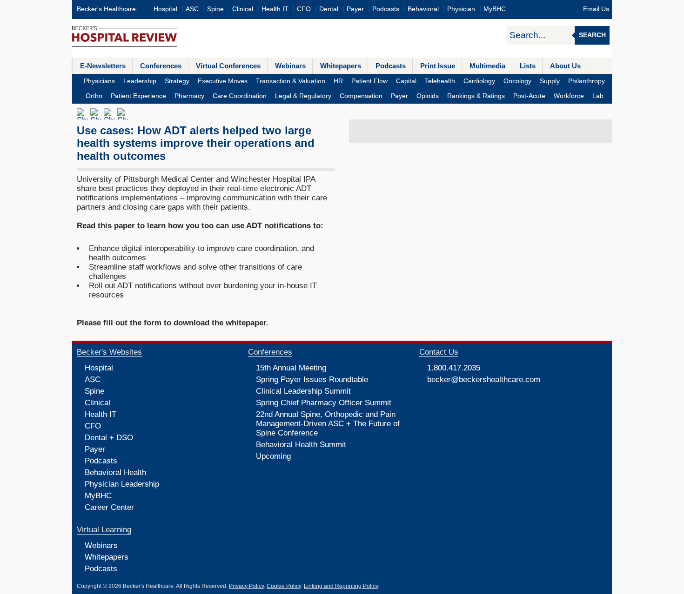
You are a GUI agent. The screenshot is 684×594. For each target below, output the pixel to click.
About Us (565, 66)
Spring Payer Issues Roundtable (312, 379)
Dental (328, 9)
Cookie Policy (284, 586)
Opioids (427, 95)
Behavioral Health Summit (301, 444)
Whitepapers (340, 66)
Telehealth (440, 81)
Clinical (242, 9)
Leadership (139, 81)
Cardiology (479, 81)
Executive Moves (223, 81)
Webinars (290, 66)
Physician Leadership (122, 484)
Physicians (99, 81)
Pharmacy (189, 95)
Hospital (165, 9)
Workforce (569, 95)
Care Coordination (240, 95)
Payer (355, 9)
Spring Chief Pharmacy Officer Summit (323, 402)
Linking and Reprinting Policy (341, 586)
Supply (550, 81)
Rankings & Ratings (476, 95)
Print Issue (437, 66)
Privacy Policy (246, 586)
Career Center (109, 507)
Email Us (596, 9)
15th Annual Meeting (291, 367)
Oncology (517, 81)
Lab (598, 95)
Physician (461, 9)
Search (592, 35)
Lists (528, 66)
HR (338, 81)
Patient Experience (138, 95)
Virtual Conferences (228, 66)
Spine (215, 9)
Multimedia (487, 66)
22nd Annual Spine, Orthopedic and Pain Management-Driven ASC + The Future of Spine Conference (328, 423)
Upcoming (273, 456)
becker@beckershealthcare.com (483, 379)
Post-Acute (529, 95)
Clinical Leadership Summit (303, 391)
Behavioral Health (115, 472)
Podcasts (385, 9)
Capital (406, 81)
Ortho (94, 95)
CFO (304, 9)
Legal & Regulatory (303, 95)
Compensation (361, 95)
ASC (192, 9)
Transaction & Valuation (290, 81)
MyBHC (494, 9)
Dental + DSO (109, 437)
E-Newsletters (103, 66)
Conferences (160, 66)
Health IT (275, 9)
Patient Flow (369, 81)
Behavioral (423, 9)
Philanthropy (586, 81)
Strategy (177, 81)
